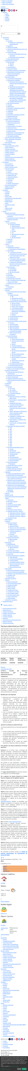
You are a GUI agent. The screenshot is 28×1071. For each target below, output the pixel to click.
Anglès (7, 17)
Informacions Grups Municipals (11, 990)
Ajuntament (4, 938)
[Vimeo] (12, 10)
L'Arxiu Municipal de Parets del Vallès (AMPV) (14, 1024)
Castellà (7, 15)
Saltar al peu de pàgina (8, 4)
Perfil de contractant (8, 623)
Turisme (5, 1034)
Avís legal (5, 1046)
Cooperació (6, 1016)
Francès (7, 20)
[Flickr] (7, 10)
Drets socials (6, 1011)
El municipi (3, 969)
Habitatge (5, 1020)
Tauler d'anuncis (7, 610)
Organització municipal (9, 941)
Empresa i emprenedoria (9, 1015)
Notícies (5, 869)
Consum (5, 1006)
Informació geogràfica (9, 977)
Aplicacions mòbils (8, 997)
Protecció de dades (8, 1044)
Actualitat (3, 982)
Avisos (4, 868)
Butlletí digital (6, 993)
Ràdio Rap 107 (6, 992)
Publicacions (6, 871)
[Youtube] (9, 10)
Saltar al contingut (7, 2)
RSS (4, 998)
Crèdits (5, 1041)
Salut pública (6, 1031)
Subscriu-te (4, 913)
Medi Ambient (6, 1026)
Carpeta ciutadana (7, 616)
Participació (6, 1029)
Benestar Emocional (8, 1005)
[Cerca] (19, 34)
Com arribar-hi (7, 970)
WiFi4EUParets (6, 980)
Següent (7, 901)
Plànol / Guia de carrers (9, 974)
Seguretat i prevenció (8, 1033)
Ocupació (5, 1028)
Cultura (5, 1010)
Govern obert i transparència (10, 944)
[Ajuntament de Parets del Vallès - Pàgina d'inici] (9, 29)
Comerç (5, 1008)
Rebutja (19, 1069)
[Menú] (1, 36)
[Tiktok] (16, 10)
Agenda (5, 866)
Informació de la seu (8, 949)
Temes (2, 1003)
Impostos (5, 618)
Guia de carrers (5, 8)
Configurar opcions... (5, 1069)
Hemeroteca (6, 1001)
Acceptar (24, 1069)
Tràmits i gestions (7, 615)
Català (6, 14)
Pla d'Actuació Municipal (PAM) (11, 946)
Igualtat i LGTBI (7, 1023)
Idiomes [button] (5, 12)
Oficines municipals (8, 612)
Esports (5, 1018)
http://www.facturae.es (15, 821)
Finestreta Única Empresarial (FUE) (12, 620)
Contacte (3, 7)
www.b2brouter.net (6, 801)
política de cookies (14, 1066)
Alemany (7, 19)
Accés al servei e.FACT (6, 669)
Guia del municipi (7, 975)
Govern (5, 939)
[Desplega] (13, 605)
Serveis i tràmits (8, 605)
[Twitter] (2, 10)
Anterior (3, 901)
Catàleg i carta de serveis (9, 613)
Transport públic (7, 972)
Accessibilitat (6, 1047)
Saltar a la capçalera (7, 1)
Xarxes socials (6, 1000)
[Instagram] (14, 10)
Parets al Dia (6, 988)
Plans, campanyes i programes (11, 947)
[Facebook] (4, 10)
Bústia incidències (7, 621)
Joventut (5, 1021)
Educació (5, 1013)
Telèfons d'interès (7, 979)
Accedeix (3, 883)
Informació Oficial (7, 942)
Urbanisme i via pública (9, 1036)
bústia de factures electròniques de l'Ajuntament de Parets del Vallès (14, 853)
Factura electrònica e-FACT (10, 608)
